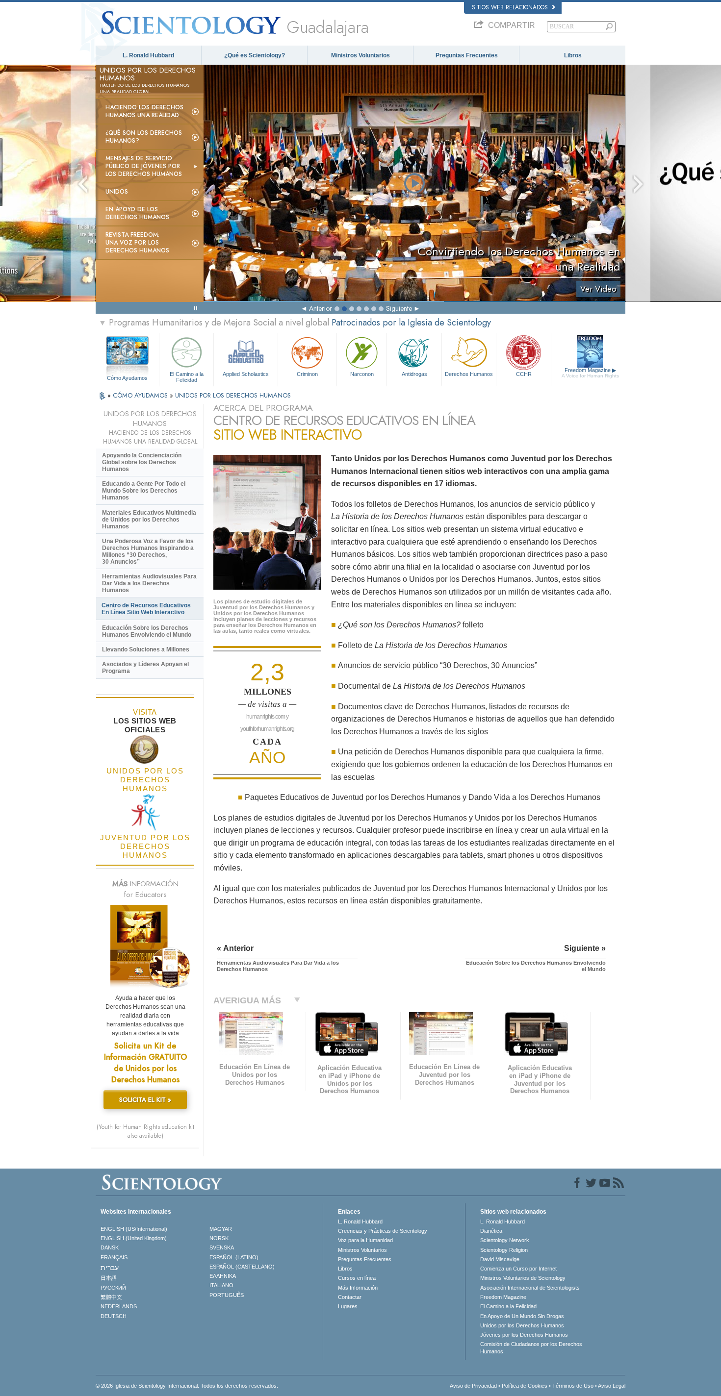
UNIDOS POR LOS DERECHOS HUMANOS (233, 395)
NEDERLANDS (119, 1306)
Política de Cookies (524, 1386)
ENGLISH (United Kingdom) (134, 1238)
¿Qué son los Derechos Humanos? (143, 136)
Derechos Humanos (469, 374)
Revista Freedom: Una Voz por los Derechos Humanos (137, 242)
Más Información (358, 1288)
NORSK (219, 1238)
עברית (110, 1267)
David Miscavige (499, 1259)
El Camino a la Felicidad (187, 376)
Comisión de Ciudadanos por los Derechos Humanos (531, 1347)
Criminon (307, 374)
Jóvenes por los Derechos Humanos (524, 1335)
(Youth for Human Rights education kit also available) (145, 1131)
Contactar (349, 1297)
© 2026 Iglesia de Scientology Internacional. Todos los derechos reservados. (187, 1386)
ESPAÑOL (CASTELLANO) (242, 1267)
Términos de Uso (572, 1386)
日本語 (109, 1278)
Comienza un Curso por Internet (518, 1268)
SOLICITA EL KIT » (145, 1099)
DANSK (110, 1247)
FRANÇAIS (114, 1257)
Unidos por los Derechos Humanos (522, 1325)
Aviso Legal (611, 1386)
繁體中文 (111, 1297)
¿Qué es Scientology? (254, 55)
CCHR (524, 374)
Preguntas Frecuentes (467, 55)
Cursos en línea (357, 1278)
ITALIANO (221, 1285)
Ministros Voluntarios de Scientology (523, 1278)
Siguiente (399, 308)
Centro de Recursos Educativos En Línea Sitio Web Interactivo (146, 609)
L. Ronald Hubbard (148, 55)
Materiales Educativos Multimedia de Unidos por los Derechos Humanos (149, 519)
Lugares (348, 1306)
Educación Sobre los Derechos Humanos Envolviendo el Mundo (146, 631)
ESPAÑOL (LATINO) (233, 1257)
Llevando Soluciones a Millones (145, 649)
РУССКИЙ (113, 1288)
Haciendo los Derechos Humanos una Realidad (144, 111)
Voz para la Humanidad (365, 1240)
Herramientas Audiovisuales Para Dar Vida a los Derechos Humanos (149, 583)
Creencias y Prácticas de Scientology (382, 1231)
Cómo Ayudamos (127, 378)
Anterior (320, 308)
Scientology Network (504, 1240)
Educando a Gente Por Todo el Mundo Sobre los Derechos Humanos (143, 490)
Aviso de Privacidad (473, 1386)
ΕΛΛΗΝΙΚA (222, 1276)
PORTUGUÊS (226, 1295)
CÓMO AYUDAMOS (141, 395)
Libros (573, 55)
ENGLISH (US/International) (134, 1229)
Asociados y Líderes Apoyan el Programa (145, 667)
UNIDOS (116, 191)
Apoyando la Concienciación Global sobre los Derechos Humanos (141, 462)
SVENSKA (221, 1247)
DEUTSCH (114, 1316)
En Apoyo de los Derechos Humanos (137, 213)
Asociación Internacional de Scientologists (530, 1288)
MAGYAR (220, 1229)
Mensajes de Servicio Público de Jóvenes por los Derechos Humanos (143, 166)
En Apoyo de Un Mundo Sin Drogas (522, 1316)
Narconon (362, 374)
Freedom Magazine (590, 372)
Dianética (491, 1231)
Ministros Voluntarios (360, 55)
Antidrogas (414, 374)
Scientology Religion (504, 1250)
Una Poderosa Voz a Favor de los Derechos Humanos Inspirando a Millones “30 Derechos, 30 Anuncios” (148, 551)
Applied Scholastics (246, 374)
